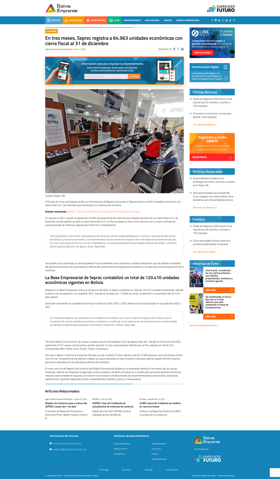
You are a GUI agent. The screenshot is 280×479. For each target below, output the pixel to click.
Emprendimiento (132, 20)
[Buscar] (234, 20)
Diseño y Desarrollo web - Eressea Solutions (213, 475)
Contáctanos (119, 454)
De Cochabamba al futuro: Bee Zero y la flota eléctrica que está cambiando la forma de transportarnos (218, 302)
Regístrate (199, 157)
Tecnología (103, 469)
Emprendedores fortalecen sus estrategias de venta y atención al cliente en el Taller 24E (214, 182)
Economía (51, 31)
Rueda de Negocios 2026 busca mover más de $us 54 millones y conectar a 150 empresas (212, 102)
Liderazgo (149, 469)
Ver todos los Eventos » (205, 251)
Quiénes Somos (120, 448)
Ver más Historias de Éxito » (204, 325)
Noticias (56, 20)
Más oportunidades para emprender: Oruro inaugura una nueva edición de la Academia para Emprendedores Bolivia (213, 196)
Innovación (126, 469)
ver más (210, 290)
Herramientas (98, 20)
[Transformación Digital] (210, 72)
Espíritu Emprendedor (187, 20)
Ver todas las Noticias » (205, 124)
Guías (117, 20)
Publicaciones (152, 20)
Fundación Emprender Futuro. (84, 475)
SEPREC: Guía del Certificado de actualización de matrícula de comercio (104, 211)
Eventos (168, 20)
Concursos (156, 448)
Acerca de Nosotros (122, 443)
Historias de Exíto (159, 459)
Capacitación (75, 20)
